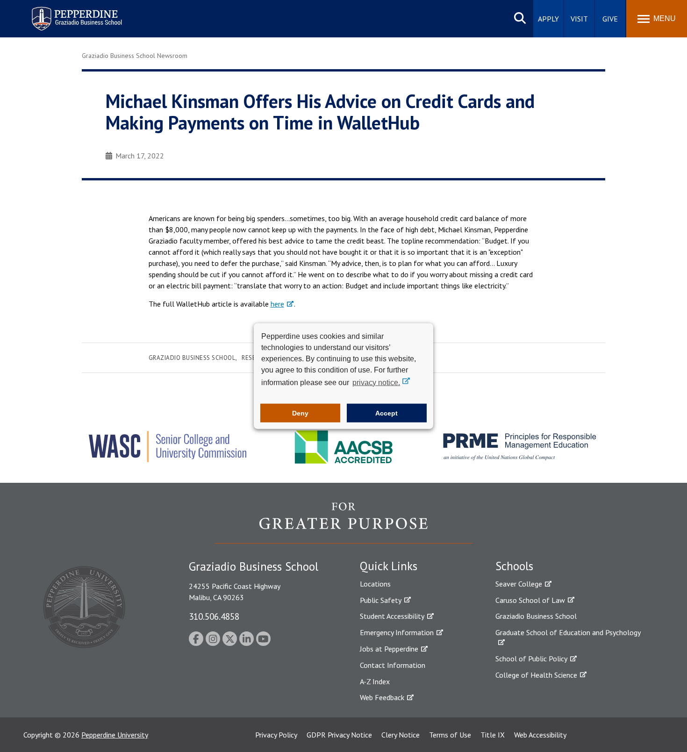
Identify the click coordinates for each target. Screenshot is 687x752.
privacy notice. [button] (376, 382)
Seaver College (518, 583)
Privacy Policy (276, 734)
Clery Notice (400, 734)
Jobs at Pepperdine (389, 648)
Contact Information (392, 665)
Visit (579, 18)
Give (610, 18)
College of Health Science (536, 675)
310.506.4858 (214, 616)
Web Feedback (382, 697)
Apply (548, 18)
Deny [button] (300, 413)
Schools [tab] (514, 566)
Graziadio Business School (192, 358)
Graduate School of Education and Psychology (568, 632)
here (277, 303)
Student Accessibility (392, 616)
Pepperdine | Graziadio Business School (64, 12)
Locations (375, 583)
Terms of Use (450, 734)
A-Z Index (375, 681)
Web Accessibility (540, 734)
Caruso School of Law (530, 600)
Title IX (492, 734)
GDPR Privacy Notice (339, 734)
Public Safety (380, 600)
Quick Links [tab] (388, 566)
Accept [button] (386, 413)
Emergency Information (397, 632)
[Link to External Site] (343, 522)
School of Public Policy (531, 658)
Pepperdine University (114, 734)
